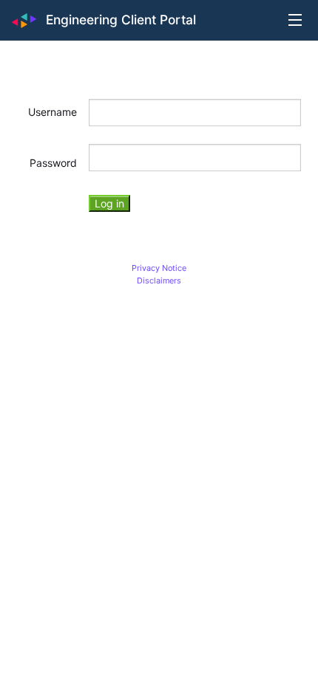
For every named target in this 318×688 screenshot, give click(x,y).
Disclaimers (159, 280)
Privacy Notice (159, 268)
